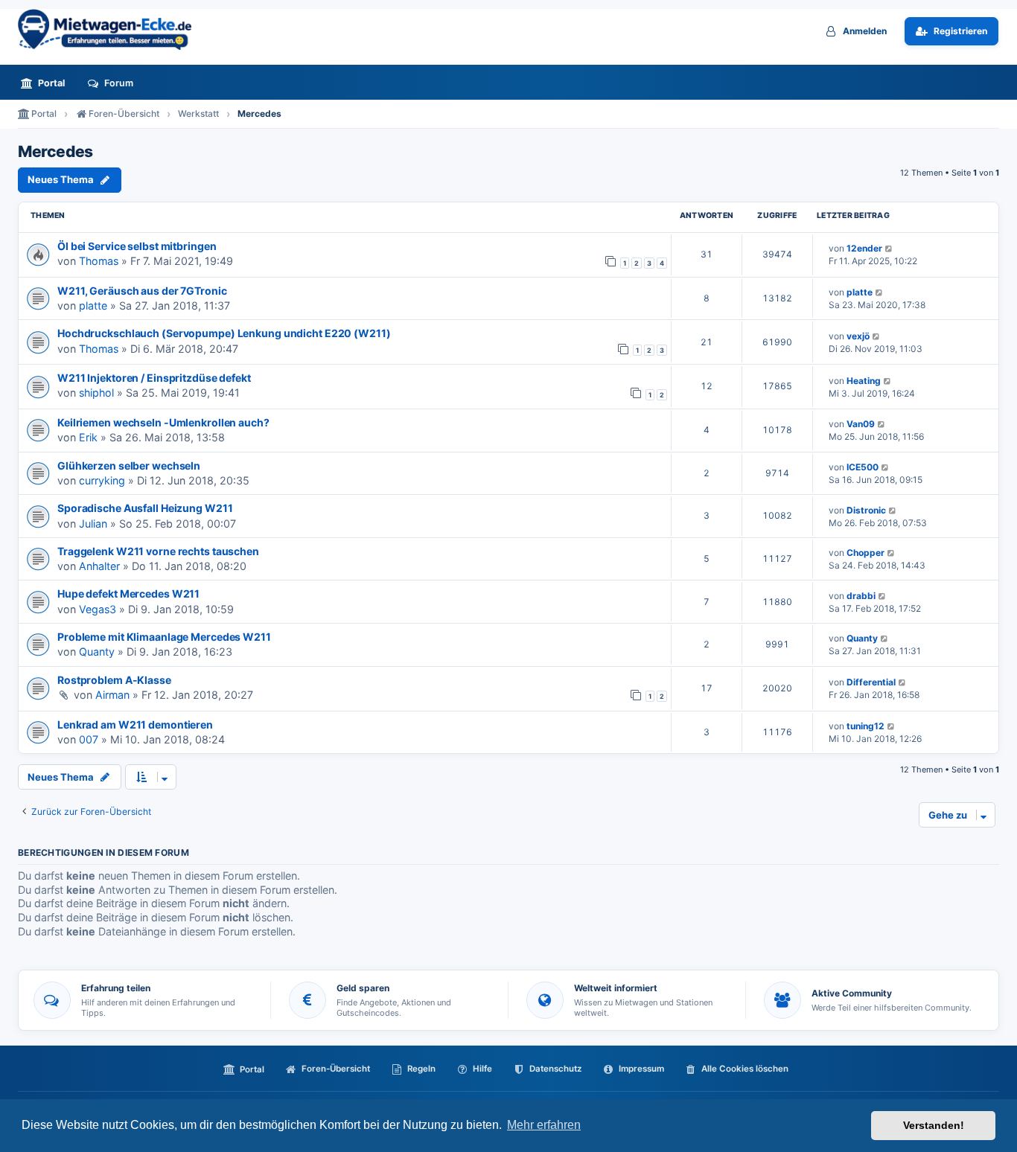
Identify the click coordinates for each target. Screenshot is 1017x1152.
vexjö (858, 336)
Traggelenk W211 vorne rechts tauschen (158, 551)
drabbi (861, 595)
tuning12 (865, 726)
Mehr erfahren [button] (544, 1125)
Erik (88, 437)
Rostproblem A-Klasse (114, 679)
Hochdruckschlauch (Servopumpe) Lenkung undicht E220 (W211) (224, 333)
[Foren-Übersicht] (111, 29)
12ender (864, 248)
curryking (102, 480)
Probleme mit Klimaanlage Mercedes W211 (164, 636)
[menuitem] (47, 82)
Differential (871, 682)
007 (88, 739)
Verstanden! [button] (933, 1125)
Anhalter (99, 566)
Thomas (98, 261)
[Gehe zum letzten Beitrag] (889, 248)
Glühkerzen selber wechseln (128, 465)
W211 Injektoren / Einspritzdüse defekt (154, 377)
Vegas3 (97, 609)
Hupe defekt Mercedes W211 (128, 593)
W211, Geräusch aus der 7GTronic (142, 290)
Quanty (97, 651)
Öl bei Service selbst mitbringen (136, 246)
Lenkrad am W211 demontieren (135, 724)
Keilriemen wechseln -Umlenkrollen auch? (163, 422)
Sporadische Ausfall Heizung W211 (144, 508)
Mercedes (55, 152)
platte (93, 305)
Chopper (865, 552)
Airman (112, 694)
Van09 (861, 423)
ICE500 (863, 467)
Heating (864, 380)
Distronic (866, 510)
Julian (93, 523)
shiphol (96, 392)
